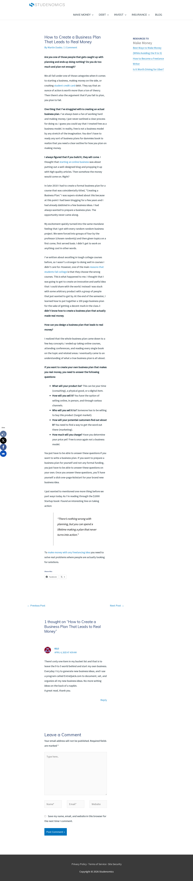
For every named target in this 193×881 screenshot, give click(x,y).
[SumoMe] (3, 453)
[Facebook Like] (3, 434)
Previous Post (36, 605)
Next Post (117, 605)
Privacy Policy (79, 864)
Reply (103, 700)
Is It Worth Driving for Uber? (148, 69)
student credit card (64, 85)
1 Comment (70, 47)
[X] (3, 440)
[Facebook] (3, 447)
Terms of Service (97, 864)
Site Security (115, 864)
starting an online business (74, 161)
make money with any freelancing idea (69, 552)
